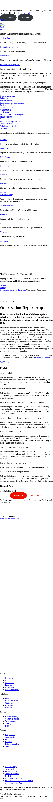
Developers (4, 166)
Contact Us (9, 683)
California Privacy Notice (15, 778)
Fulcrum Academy (7, 183)
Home (2, 290)
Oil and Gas (21, 290)
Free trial (25, 17)
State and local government (11, 121)
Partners (3, 139)
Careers (8, 680)
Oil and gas (4, 119)
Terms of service (12, 774)
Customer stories (7, 206)
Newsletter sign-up (12, 689)
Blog (2, 223)
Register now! (24, 13)
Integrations (5, 56)
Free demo (8, 17)
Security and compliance (10, 64)
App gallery (5, 241)
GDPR (8, 776)
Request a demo (11, 701)
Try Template (5, 362)
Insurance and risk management (13, 114)
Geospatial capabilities (9, 47)
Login (2, 20)
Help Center (5, 157)
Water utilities (5, 110)
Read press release (7, 96)
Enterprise (4, 148)
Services (3, 128)
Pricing (8, 698)
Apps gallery (10, 723)
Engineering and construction (12, 103)
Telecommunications (8, 107)
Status (7, 746)
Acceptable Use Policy (14, 783)
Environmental (6, 105)
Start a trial (9, 703)
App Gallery (10, 290)
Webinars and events (8, 214)
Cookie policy (11, 767)
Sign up (3, 285)
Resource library (6, 195)
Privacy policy (11, 771)
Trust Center (10, 737)
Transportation (6, 124)
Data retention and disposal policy (19, 781)
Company (9, 678)
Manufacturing (6, 117)
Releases (3, 175)
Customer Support (42, 358)
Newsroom (4, 232)
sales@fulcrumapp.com (9, 519)
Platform (3, 29)
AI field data (5, 38)
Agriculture (4, 112)
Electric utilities (6, 100)
